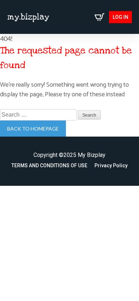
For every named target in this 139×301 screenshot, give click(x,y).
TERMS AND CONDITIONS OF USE (49, 165)
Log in (120, 17)
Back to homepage (33, 129)
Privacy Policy (111, 165)
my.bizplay (28, 17)
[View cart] (99, 17)
